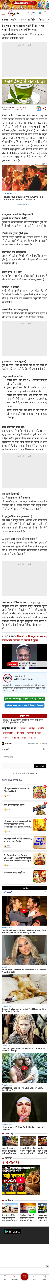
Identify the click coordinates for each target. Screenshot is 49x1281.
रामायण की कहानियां (11, 737)
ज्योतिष (41, 728)
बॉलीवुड (14, 19)
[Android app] (12, 1231)
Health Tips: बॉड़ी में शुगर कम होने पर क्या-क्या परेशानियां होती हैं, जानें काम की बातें (28, 1151)
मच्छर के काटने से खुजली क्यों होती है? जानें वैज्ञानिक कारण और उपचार (9, 1151)
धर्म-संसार (20, 732)
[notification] (44, 12)
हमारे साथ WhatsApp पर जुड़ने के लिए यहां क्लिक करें (24, 698)
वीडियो (8, 1158)
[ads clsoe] (47, 1266)
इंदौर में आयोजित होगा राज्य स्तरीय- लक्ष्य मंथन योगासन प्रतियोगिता (9, 1218)
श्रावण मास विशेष (28, 19)
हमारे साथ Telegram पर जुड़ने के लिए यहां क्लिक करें (24, 705)
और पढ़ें (14, 690)
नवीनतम (9, 1200)
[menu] (4, 13)
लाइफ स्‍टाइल (8, 732)
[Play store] (39, 12)
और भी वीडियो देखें (10, 1162)
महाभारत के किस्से (34, 732)
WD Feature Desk (19, 107)
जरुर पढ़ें (9, 1133)
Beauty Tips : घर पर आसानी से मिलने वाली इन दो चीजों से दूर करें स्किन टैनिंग (23, 721)
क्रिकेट (41, 19)
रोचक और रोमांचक (29, 737)
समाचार (4, 19)
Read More (12, 664)
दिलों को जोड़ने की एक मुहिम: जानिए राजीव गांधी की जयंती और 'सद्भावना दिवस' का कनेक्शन (28, 1218)
